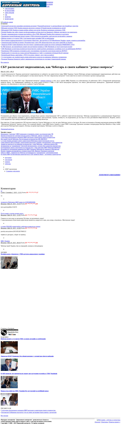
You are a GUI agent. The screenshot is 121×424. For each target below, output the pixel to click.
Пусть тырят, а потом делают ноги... (12, 213)
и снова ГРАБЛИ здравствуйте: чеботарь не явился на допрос (20, 226)
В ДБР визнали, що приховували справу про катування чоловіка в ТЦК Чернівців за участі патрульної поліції (36, 46)
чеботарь (8, 164)
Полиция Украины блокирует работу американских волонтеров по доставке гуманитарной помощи (33, 59)
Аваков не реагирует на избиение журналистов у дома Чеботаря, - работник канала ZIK (29, 144)
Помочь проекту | (114, 422)
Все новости (5, 62)
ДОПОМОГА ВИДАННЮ (109, 175)
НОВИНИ (49, 2)
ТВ (6, 15)
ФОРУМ (8, 17)
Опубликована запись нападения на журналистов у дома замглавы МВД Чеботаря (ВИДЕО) (30, 147)
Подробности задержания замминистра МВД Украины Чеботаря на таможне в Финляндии (30, 149)
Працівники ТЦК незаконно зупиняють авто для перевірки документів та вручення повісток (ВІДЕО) (34, 51)
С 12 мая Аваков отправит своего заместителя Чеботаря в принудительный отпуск (27, 141)
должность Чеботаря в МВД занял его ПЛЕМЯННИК (18, 202)
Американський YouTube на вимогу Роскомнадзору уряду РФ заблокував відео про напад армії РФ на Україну (37, 42)
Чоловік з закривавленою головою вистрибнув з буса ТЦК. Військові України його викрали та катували (35, 34)
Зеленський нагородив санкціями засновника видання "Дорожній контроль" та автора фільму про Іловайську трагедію (39, 26)
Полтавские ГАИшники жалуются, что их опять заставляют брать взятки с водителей (28, 412)
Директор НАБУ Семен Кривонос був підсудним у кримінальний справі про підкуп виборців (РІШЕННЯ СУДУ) (37, 44)
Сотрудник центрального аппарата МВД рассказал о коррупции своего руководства (28, 137)
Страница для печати (13, 171)
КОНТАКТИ (9, 19)
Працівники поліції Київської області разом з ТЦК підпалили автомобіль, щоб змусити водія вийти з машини (36, 36)
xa (1, 191)
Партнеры (104, 422)
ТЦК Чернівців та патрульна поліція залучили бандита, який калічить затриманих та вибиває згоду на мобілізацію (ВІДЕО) (41, 49)
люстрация (8, 159)
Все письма (4, 415)
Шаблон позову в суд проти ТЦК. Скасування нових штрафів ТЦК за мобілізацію (27, 38)
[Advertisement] (98, 4)
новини (7, 162)
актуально (8, 157)
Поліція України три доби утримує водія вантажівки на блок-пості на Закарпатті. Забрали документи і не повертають (39, 32)
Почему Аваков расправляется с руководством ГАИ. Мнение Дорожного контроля (27, 151)
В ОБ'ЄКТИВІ (9, 10)
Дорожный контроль (7, 129)
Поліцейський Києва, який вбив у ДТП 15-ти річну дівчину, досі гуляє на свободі (27, 55)
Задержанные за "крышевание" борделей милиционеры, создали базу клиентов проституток (31, 146)
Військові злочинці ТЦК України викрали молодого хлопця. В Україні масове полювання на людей (33, 28)
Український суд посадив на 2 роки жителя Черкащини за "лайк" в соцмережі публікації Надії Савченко (34, 53)
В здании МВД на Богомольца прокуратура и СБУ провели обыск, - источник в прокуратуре (31, 154)
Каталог (97, 422)
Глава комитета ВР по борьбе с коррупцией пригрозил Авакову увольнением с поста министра (31, 142)
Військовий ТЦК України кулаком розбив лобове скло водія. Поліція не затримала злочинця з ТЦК (33, 30)
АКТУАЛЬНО (9, 8)
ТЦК (47, 6)
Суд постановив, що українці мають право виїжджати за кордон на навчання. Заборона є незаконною (34, 57)
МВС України (5, 241)
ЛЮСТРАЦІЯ (9, 12)
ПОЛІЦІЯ (49, 4)
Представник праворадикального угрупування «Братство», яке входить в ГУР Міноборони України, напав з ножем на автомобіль (43, 40)
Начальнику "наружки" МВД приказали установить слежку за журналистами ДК (27, 134)
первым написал (45, 80)
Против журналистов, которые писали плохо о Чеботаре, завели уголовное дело (27, 135)
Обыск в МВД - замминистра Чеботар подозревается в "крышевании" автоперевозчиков (29, 152)
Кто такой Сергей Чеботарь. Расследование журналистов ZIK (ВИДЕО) (24, 139)
